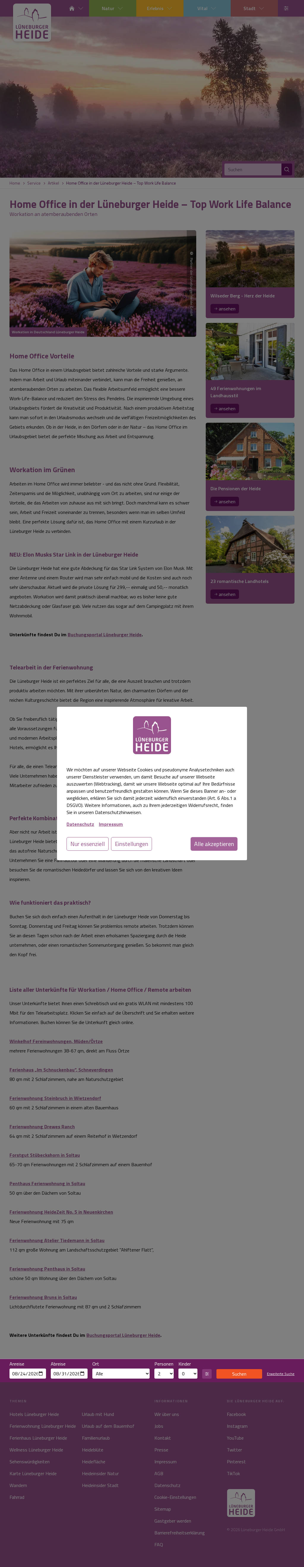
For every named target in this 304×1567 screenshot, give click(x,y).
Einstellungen (131, 843)
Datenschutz (80, 824)
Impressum (111, 824)
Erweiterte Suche (280, 1373)
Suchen (239, 1373)
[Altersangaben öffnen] (207, 1374)
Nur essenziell (87, 843)
